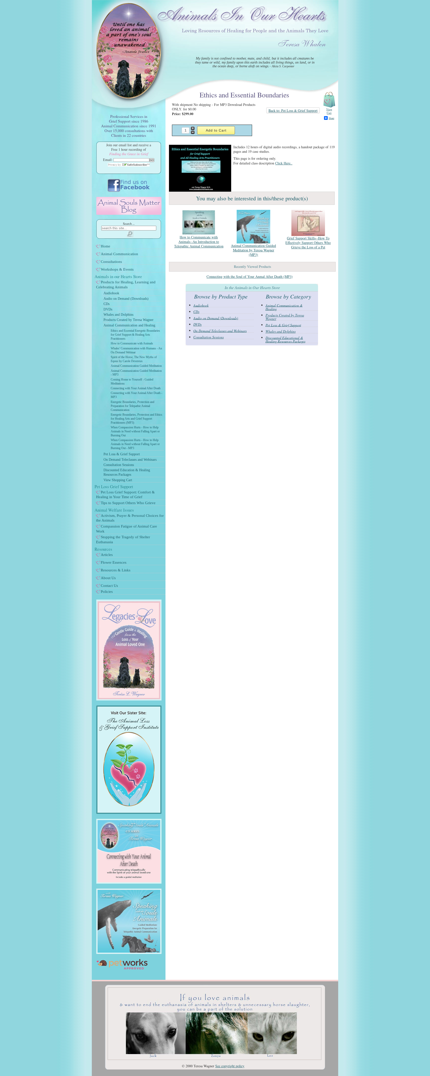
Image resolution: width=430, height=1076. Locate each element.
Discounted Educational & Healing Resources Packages (285, 339)
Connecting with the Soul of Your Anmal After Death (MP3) (250, 276)
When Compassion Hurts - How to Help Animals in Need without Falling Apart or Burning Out (135, 431)
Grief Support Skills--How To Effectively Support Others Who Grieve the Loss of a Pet (308, 242)
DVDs (108, 309)
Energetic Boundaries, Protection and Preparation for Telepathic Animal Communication (132, 406)
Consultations (111, 262)
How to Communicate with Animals (132, 343)
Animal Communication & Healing (284, 307)
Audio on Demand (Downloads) (126, 299)
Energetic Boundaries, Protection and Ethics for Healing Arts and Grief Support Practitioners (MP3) (136, 418)
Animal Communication (119, 254)
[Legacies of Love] (128, 699)
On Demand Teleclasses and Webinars (130, 459)
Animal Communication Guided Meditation (136, 366)
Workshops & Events (117, 269)
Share (331, 118)
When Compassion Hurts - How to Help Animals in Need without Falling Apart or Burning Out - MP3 (135, 444)
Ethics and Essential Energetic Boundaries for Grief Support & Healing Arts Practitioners (135, 334)
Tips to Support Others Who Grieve (128, 503)
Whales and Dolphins (118, 314)
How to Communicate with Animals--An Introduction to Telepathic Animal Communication (198, 241)
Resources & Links (115, 570)
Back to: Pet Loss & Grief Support (293, 110)
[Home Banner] (215, 1058)
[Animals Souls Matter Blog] (128, 213)
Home (105, 246)
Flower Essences (113, 562)
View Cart (329, 111)
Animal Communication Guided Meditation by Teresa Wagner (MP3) (253, 250)
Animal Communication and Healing (129, 325)
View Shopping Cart (118, 480)
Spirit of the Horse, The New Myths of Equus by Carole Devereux (134, 359)
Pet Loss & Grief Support (122, 454)
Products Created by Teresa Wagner (129, 320)
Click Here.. (283, 163)
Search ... (129, 224)
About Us (108, 578)
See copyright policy (229, 1066)
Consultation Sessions (119, 465)
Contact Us (109, 586)
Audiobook (111, 293)
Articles (107, 555)
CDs (106, 304)
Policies (107, 592)
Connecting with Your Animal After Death (136, 388)
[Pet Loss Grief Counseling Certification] (128, 812)
